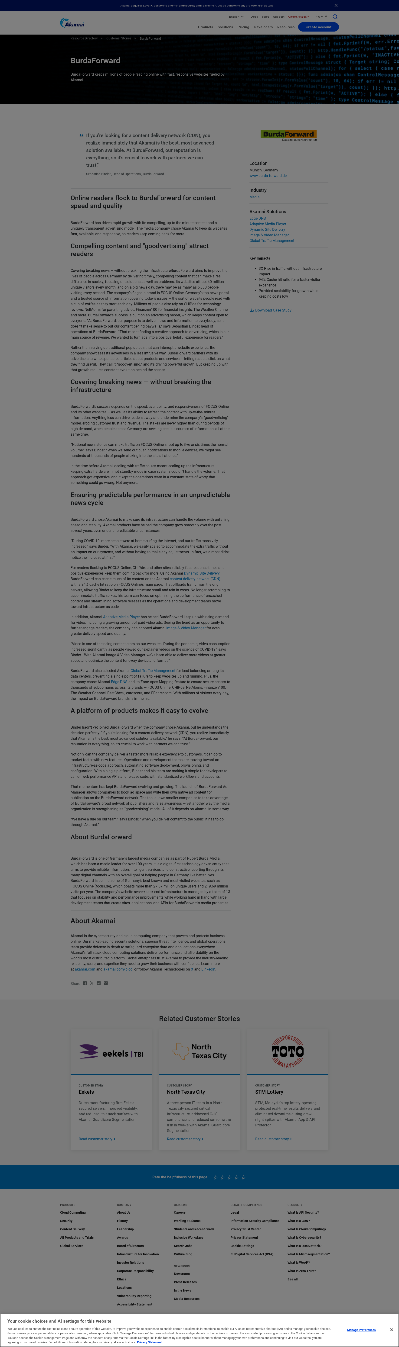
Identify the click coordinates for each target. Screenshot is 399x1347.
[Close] (391, 1330)
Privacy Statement (149, 1342)
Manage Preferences (361, 1330)
